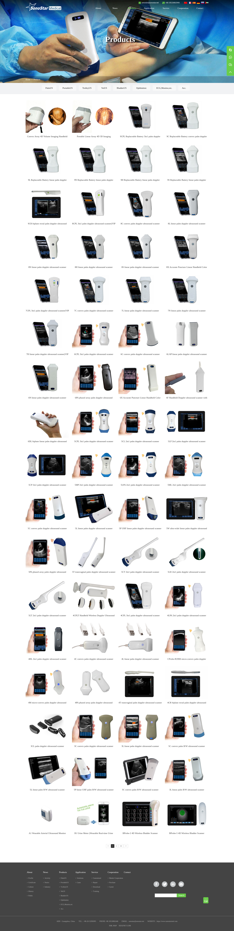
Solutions (79, 878)
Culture (30, 887)
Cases (78, 882)
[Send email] (181, 884)
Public (30, 896)
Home (28, 80)
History (30, 891)
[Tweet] (164, 884)
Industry (46, 887)
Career (111, 887)
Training (95, 891)
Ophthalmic (141, 88)
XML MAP (113, 926)
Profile (30, 878)
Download (95, 887)
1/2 (121, 846)
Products (132, 8)
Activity (46, 878)
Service (166, 8)
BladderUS (122, 88)
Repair (94, 882)
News (114, 8)
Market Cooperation (115, 878)
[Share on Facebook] (156, 884)
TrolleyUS (87, 88)
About (98, 8)
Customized (96, 878)
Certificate (31, 882)
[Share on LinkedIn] (173, 884)
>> (126, 846)
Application (149, 8)
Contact (199, 8)
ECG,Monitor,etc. (164, 88)
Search (181, 895)
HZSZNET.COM (125, 926)
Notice (46, 882)
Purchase (111, 882)
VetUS (104, 88)
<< (108, 846)
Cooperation (183, 8)
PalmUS (49, 88)
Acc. (184, 88)
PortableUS (68, 88)
